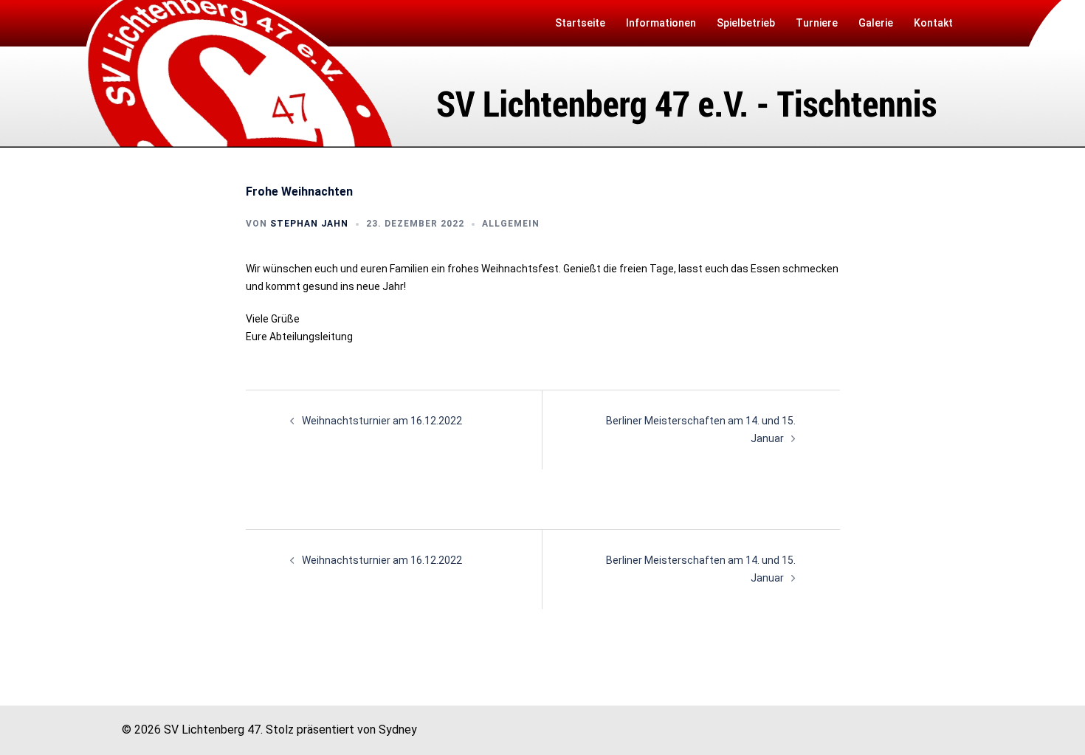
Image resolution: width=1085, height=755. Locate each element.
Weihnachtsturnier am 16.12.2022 (382, 421)
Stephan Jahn (309, 223)
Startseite (580, 23)
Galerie (875, 23)
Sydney (398, 730)
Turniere (817, 23)
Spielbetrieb (746, 23)
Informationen (661, 23)
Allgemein (511, 223)
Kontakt (933, 23)
